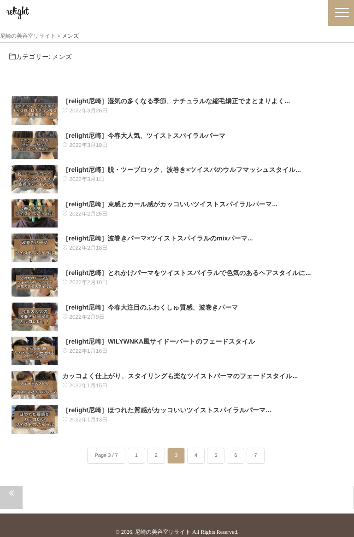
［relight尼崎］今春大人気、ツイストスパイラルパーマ (143, 135)
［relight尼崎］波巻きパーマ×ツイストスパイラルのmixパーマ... (157, 238)
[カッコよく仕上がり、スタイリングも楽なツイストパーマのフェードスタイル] (35, 385)
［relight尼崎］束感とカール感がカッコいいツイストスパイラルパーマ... (169, 204)
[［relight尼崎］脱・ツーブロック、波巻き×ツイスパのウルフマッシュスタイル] (35, 179)
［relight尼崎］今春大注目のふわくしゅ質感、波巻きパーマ (150, 307)
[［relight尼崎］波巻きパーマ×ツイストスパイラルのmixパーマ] (35, 247)
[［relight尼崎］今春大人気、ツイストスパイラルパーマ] (35, 145)
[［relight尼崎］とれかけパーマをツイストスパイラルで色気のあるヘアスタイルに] (35, 282)
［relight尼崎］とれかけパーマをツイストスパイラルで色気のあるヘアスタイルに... (186, 272)
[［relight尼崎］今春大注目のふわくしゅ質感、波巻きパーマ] (35, 317)
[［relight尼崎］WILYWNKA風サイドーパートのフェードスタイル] (35, 351)
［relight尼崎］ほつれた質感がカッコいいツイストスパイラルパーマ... (166, 410)
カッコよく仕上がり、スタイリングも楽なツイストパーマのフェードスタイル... (180, 375)
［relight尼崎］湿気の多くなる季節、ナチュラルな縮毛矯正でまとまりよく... (176, 101)
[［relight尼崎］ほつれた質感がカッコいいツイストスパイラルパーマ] (35, 419)
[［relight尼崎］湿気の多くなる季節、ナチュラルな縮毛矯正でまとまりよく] (35, 110)
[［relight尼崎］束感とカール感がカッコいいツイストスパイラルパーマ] (35, 213)
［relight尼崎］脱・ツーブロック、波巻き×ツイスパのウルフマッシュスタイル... (181, 169)
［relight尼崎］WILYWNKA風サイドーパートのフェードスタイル (158, 341)
